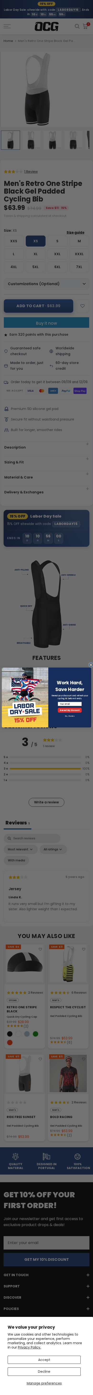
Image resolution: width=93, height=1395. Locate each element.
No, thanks (69, 716)
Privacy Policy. (29, 1347)
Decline (44, 1371)
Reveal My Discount (70, 710)
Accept (44, 1359)
